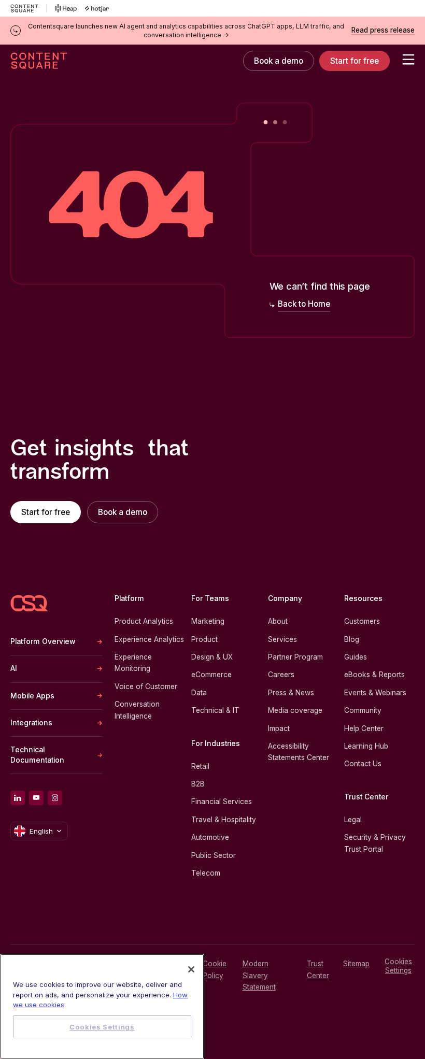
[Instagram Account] (55, 798)
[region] (102, 1006)
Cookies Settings (398, 965)
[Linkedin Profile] (17, 798)
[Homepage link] (29, 603)
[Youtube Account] (36, 798)
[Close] (191, 969)
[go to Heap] (66, 8)
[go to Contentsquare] (28, 8)
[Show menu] (408, 59)
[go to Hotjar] (97, 8)
